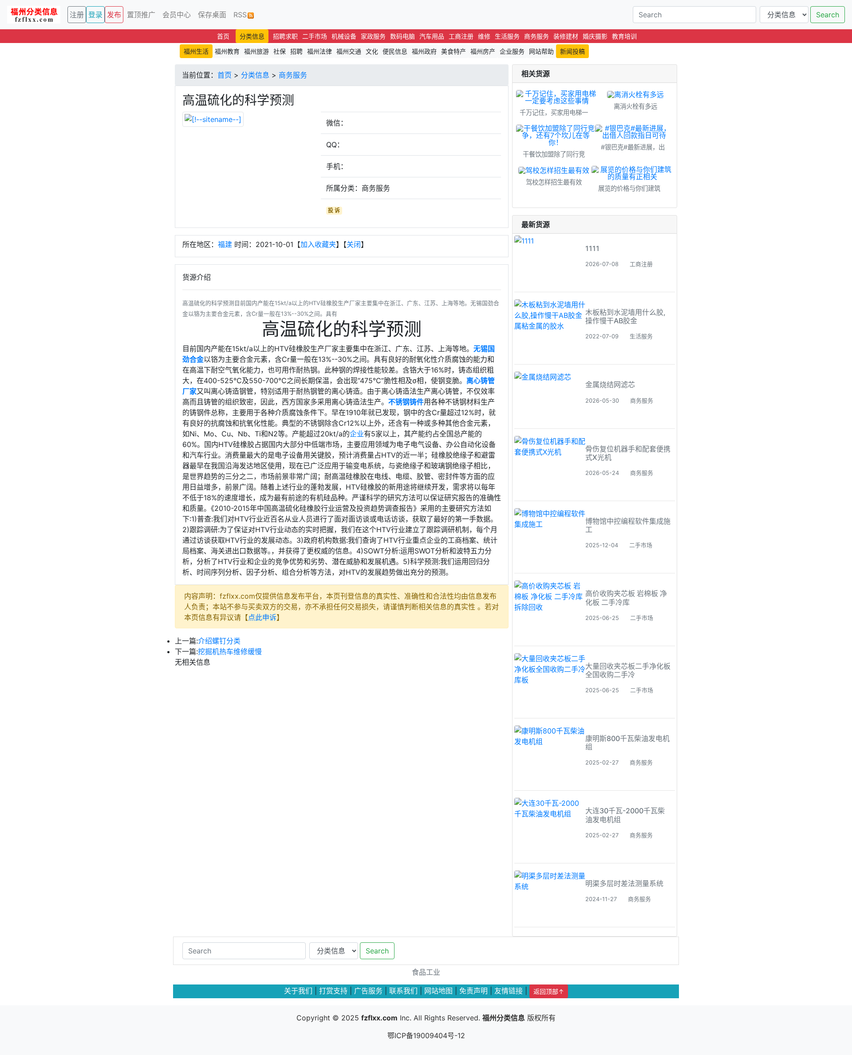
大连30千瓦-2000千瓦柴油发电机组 (625, 815)
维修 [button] (484, 36)
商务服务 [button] (536, 36)
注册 (77, 14)
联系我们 (403, 990)
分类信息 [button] (252, 36)
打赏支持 (333, 990)
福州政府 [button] (424, 51)
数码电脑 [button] (402, 36)
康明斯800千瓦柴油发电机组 (627, 742)
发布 (114, 14)
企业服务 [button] (512, 51)
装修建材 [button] (565, 36)
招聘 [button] (296, 51)
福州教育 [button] (227, 51)
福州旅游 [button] (256, 51)
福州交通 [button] (348, 51)
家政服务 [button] (373, 36)
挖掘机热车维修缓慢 (230, 651)
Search (827, 14)
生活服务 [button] (507, 36)
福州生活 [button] (196, 51)
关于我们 (298, 990)
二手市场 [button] (314, 36)
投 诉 (334, 210)
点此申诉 (262, 617)
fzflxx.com (379, 1017)
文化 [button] (372, 51)
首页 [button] (223, 36)
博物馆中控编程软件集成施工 (628, 525)
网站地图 (438, 990)
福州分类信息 (503, 1017)
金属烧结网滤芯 (610, 384)
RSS (240, 14)
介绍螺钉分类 (219, 640)
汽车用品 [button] (431, 36)
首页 (224, 75)
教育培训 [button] (624, 36)
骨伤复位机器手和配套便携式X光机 (628, 453)
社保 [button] (279, 51)
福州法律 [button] (319, 51)
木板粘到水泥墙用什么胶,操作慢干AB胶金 (625, 316)
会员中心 (176, 14)
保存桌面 (212, 14)
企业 (357, 433)
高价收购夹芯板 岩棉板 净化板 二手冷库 (626, 597)
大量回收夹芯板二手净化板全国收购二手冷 (628, 670)
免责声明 (473, 990)
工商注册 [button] (461, 36)
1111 (592, 248)
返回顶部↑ (548, 991)
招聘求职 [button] (285, 36)
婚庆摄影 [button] (595, 36)
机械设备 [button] (343, 36)
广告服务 (368, 990)
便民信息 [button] (395, 51)
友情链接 (508, 990)
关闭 (354, 244)
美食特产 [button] (453, 51)
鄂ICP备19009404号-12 (426, 1035)
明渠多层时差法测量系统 (624, 883)
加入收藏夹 (318, 244)
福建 (225, 244)
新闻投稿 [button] (572, 51)
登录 (95, 14)
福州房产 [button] (482, 51)
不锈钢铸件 (406, 401)
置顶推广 (141, 14)
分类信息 (255, 75)
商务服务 (293, 75)
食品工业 (426, 972)
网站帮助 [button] (541, 51)
